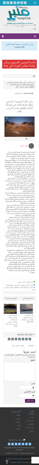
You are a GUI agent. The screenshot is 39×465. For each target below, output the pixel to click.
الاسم (33, 384)
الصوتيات (17, 422)
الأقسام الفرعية (16, 411)
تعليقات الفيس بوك (18, 345)
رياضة (20, 282)
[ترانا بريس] (7, 462)
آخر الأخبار (30, 82)
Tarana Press (19, 458)
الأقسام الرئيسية (31, 412)
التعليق (33, 360)
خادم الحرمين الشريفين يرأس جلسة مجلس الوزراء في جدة (19, 64)
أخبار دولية (31, 421)
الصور (18, 425)
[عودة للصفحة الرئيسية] (19, 15)
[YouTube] (18, 3)
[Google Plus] (15, 3)
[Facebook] (11, 3)
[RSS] (4, 3)
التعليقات (31, 345)
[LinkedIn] (22, 3)
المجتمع (31, 431)
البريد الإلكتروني (29, 392)
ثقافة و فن (31, 424)
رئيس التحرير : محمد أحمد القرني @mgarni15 (19, 45)
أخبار (24, 282)
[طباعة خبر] (26, 138)
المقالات (18, 415)
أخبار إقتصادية (29, 427)
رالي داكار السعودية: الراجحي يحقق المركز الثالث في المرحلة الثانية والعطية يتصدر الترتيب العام (19, 287)
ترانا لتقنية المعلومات (17, 462)
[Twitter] (8, 3)
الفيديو (18, 418)
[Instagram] (25, 3)
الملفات (18, 429)
